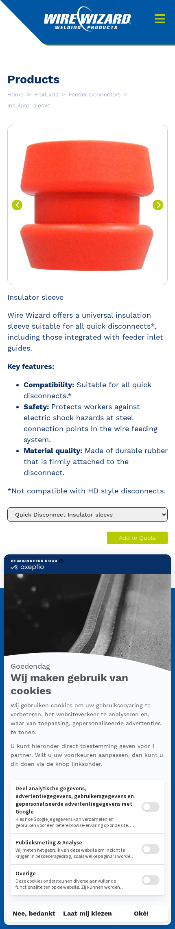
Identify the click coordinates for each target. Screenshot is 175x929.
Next (158, 205)
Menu (160, 19)
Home (16, 94)
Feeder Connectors (95, 94)
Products (47, 94)
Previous (17, 205)
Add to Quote (137, 537)
